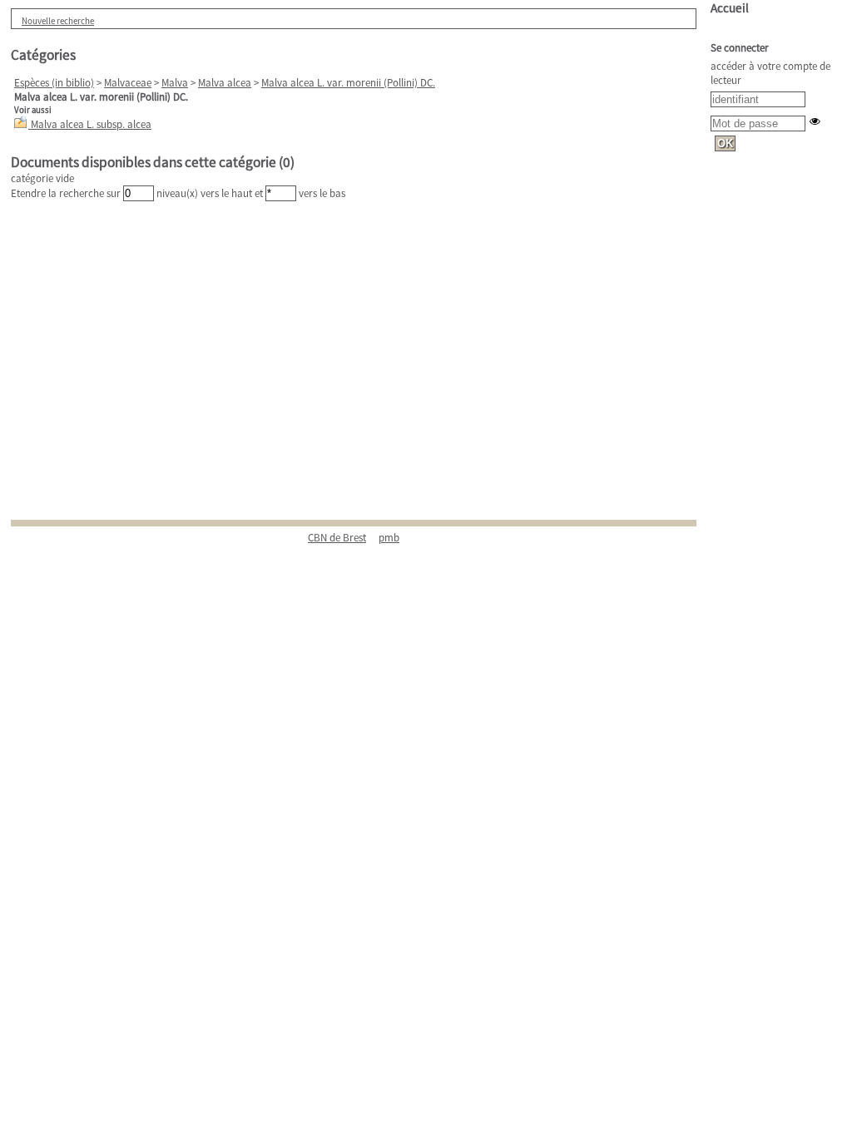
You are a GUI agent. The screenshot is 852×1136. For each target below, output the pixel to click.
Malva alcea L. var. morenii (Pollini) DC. (348, 83)
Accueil (730, 8)
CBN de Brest (337, 538)
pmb (389, 538)
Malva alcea (224, 83)
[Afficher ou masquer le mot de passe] (815, 121)
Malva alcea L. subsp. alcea (91, 124)
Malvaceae (127, 83)
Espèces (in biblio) (54, 83)
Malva (174, 83)
